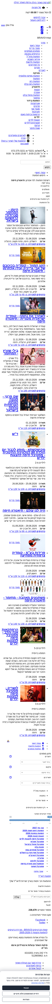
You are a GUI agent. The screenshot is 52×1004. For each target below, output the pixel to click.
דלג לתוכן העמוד (37, 20)
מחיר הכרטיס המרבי (42, 814)
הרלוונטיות (45, 186)
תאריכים (45, 193)
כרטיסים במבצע (32, 54)
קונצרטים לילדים (32, 123)
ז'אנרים (42, 70)
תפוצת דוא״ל (44, 876)
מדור (43, 43)
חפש (47, 167)
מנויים (37, 67)
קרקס (37, 125)
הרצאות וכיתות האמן (30, 114)
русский (25, 144)
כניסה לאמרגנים (33, 965)
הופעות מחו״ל (33, 56)
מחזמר (36, 98)
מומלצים (45, 189)
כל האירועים (34, 65)
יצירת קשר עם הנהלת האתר (28, 963)
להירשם (47, 901)
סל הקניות (36, 7)
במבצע (42, 796)
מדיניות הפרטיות (37, 983)
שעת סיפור (35, 128)
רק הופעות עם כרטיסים (39, 199)
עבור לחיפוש (39, 17)
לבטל (48, 905)
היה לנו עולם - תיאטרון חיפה (24, 510)
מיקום (48, 767)
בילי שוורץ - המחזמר (10, 352)
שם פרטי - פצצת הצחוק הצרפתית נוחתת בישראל (10, 403)
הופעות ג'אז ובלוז (32, 84)
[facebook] (42, 27)
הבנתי (26, 988)
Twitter (42, 922)
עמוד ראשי (35, 45)
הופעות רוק (35, 81)
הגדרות (26, 999)
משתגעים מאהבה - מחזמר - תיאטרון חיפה (24, 599)
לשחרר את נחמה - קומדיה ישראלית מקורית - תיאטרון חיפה (25, 318)
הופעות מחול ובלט (31, 95)
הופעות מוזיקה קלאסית (29, 76)
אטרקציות (35, 103)
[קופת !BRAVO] (50, 26)
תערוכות (36, 112)
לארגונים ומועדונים (17, 135)
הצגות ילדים (34, 120)
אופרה (37, 92)
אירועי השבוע (33, 59)
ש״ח (31, 391)
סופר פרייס (34, 48)
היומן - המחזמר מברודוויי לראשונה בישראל (11, 215)
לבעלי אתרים (35, 968)
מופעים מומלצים (32, 51)
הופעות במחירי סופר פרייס (39, 891)
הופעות (36, 78)
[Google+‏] (42, 33)
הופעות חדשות (33, 62)
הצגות (37, 89)
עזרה (23, 138)
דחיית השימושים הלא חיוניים (26, 994)
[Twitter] (42, 30)
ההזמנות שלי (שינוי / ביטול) (13, 141)
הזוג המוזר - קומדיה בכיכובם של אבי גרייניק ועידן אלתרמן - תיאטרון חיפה (24, 268)
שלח (16, 897)
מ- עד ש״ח (26, 244)
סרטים (37, 106)
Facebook (40, 920)
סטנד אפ (35, 109)
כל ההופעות (44, 202)
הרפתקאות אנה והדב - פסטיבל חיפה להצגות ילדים (10, 636)
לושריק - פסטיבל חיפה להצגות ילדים (11, 693)
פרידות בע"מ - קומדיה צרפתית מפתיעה (28, 554)
